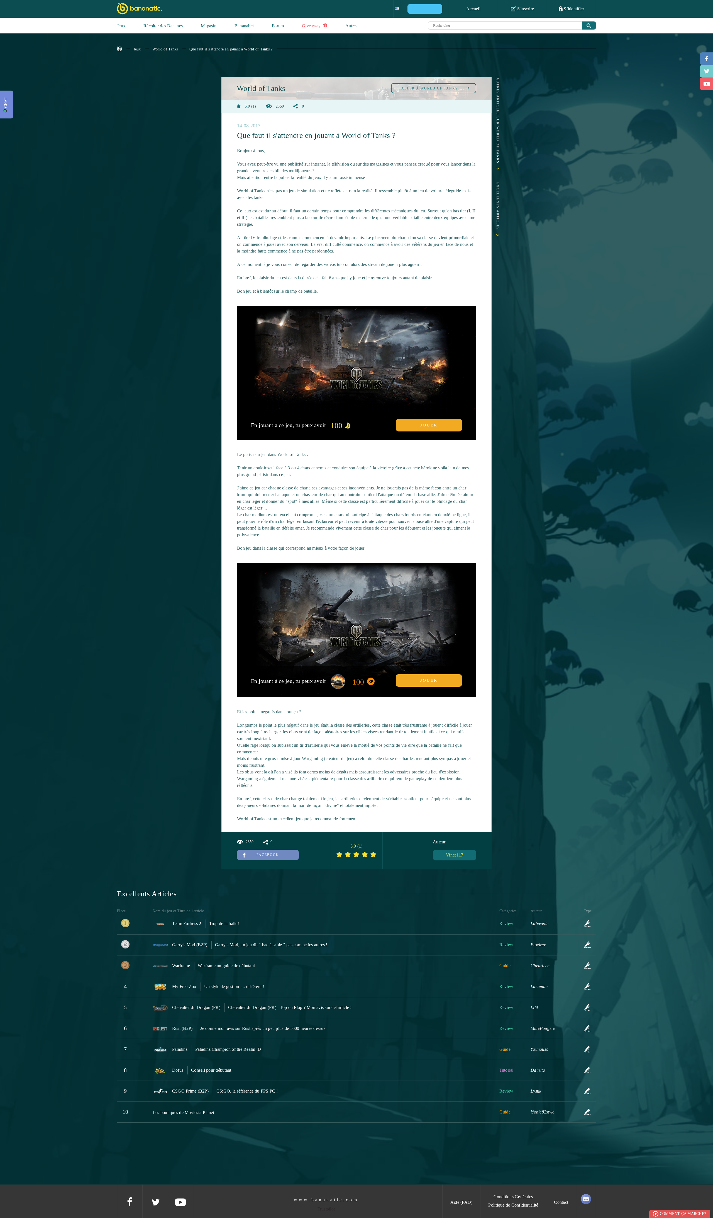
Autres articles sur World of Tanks (498, 120)
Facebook (268, 855)
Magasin (208, 25)
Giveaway (312, 25)
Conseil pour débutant (211, 1070)
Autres (351, 25)
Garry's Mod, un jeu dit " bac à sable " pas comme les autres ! (271, 944)
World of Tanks (165, 49)
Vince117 (454, 855)
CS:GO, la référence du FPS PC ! (247, 1091)
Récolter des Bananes (163, 25)
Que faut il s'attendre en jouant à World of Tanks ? (231, 49)
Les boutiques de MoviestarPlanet (183, 1112)
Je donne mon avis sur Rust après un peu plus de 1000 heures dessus (262, 1028)
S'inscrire (525, 8)
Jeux (121, 25)
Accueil (473, 8)
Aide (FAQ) (461, 1202)
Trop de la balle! (224, 923)
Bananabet (244, 25)
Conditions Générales (513, 1196)
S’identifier (573, 8)
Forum (278, 25)
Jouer (429, 425)
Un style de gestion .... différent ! (234, 986)
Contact (561, 1202)
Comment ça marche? (683, 1214)
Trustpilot (326, 1209)
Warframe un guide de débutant (226, 965)
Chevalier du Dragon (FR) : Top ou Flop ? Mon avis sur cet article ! (290, 1007)
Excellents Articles (498, 206)
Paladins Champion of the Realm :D (228, 1049)
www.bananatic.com (326, 1199)
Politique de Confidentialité (513, 1205)
